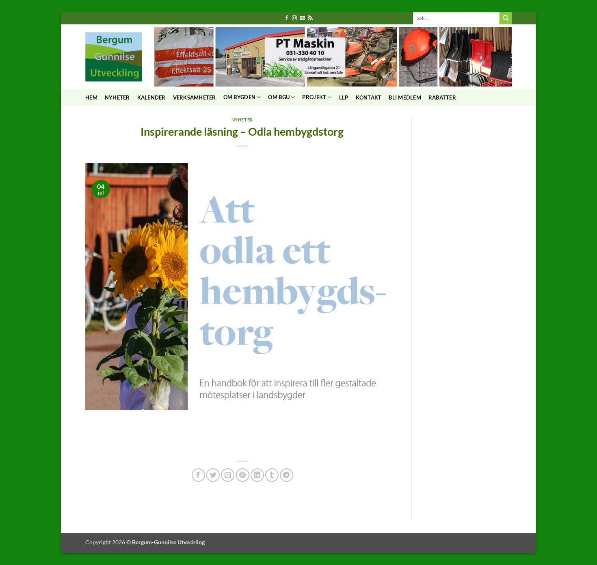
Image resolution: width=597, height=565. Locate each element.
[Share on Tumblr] (272, 475)
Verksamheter (194, 97)
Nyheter (117, 97)
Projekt (314, 97)
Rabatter (442, 97)
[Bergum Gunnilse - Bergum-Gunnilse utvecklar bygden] (113, 57)
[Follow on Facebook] (286, 18)
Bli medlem (405, 97)
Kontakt (369, 97)
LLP (343, 97)
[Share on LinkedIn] (257, 475)
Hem (91, 97)
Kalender (151, 97)
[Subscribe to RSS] (310, 18)
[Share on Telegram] (286, 475)
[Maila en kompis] (227, 475)
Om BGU (279, 97)
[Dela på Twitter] (213, 475)
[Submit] (506, 18)
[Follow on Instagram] (294, 18)
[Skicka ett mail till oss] (302, 18)
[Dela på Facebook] (198, 475)
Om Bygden (239, 97)
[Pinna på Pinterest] (242, 475)
